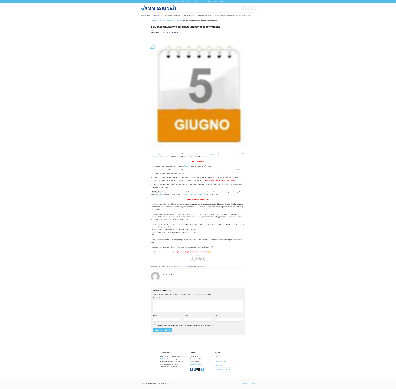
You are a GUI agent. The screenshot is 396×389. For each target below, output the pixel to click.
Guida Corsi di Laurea (223, 369)
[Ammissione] (159, 7)
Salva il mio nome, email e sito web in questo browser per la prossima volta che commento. (185, 325)
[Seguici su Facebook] (191, 369)
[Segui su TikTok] (198, 369)
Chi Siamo (219, 357)
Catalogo (196, 1)
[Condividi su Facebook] (192, 259)
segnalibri (204, 266)
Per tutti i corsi (220, 15)
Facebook (187, 166)
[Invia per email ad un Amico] (200, 259)
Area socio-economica (204, 15)
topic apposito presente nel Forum (193, 194)
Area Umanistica (189, 15)
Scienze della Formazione (174, 20)
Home (152, 20)
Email (186, 316)
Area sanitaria (157, 15)
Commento (157, 298)
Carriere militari (244, 15)
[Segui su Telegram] (202, 369)
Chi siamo (175, 1)
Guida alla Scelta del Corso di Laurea (212, 1)
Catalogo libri (220, 365)
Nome (155, 316)
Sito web (217, 316)
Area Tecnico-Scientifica (173, 15)
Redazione (174, 32)
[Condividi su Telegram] (203, 259)
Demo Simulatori (186, 1)
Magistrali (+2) (231, 15)
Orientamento (145, 15)
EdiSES (162, 359)
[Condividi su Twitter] (196, 259)
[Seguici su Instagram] (195, 369)
